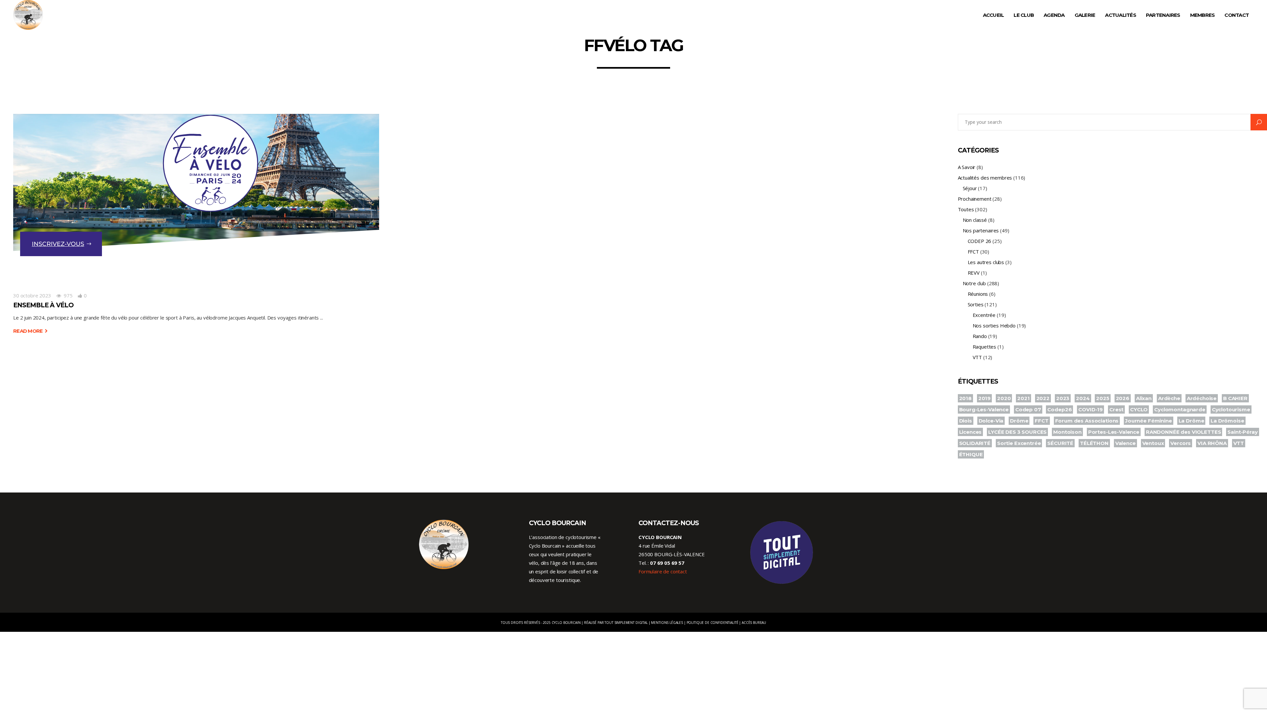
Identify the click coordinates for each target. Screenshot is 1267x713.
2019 (984, 398)
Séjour (970, 188)
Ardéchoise (1202, 398)
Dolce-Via (991, 421)
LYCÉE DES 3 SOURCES (1017, 432)
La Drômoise (1227, 421)
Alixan (1144, 398)
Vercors (1180, 443)
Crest (1116, 409)
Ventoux (1153, 443)
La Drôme (1191, 421)
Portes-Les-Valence (1113, 432)
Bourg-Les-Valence (984, 409)
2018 (965, 398)
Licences (970, 432)
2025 (1102, 398)
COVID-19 (1090, 409)
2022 (1043, 398)
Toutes (966, 209)
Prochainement (974, 198)
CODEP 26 (979, 241)
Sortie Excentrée (1019, 443)
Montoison (1067, 432)
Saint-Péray (1242, 432)
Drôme (1019, 421)
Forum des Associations (1087, 421)
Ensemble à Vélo (43, 305)
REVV (974, 272)
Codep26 (1059, 409)
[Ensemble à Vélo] (196, 195)
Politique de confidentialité (712, 622)
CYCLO (1139, 409)
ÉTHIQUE (971, 454)
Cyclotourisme (1231, 409)
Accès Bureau (754, 622)
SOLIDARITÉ (975, 443)
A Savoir (967, 167)
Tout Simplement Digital (626, 622)
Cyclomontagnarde (1179, 409)
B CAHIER (1235, 398)
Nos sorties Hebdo (994, 325)
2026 (1122, 398)
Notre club (974, 283)
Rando (980, 336)
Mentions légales (667, 622)
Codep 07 (1028, 409)
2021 (1023, 398)
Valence (1125, 443)
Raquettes (984, 346)
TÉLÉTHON (1094, 443)
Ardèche (1169, 398)
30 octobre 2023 (32, 295)
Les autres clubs (986, 262)
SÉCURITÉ (1060, 443)
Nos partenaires (981, 230)
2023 (1062, 398)
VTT (977, 357)
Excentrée (984, 315)
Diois (965, 421)
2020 (1004, 398)
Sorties (976, 304)
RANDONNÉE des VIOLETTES (1183, 432)
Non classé (975, 220)
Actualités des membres (985, 177)
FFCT (973, 251)
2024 (1082, 398)
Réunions (978, 293)
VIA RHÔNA (1212, 443)
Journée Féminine (1148, 421)
